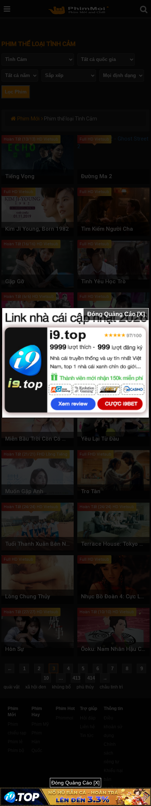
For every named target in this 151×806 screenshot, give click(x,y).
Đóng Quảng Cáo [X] (116, 314)
